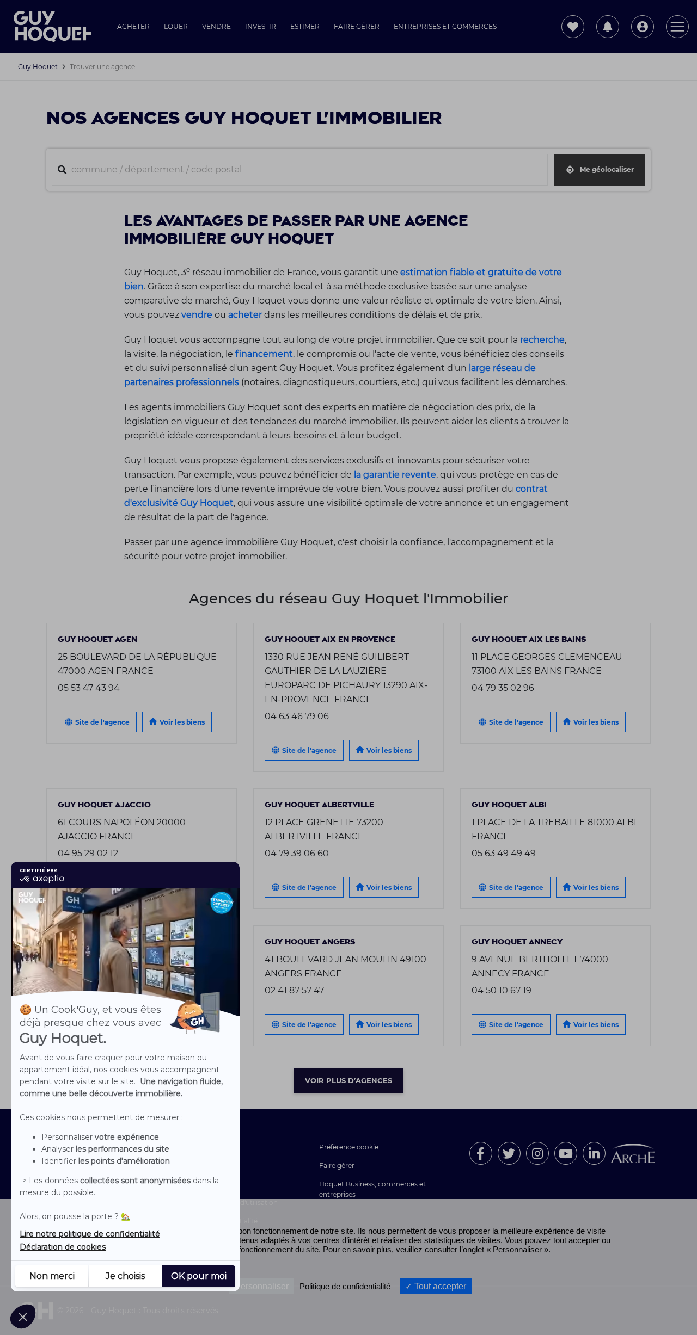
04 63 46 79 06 (297, 715)
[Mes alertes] (607, 26)
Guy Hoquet (38, 67)
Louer (176, 26)
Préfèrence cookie (348, 1147)
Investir (260, 26)
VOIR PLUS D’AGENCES (348, 1080)
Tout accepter (439, 1286)
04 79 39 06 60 (297, 853)
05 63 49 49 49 (504, 853)
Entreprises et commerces (445, 26)
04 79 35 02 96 (503, 687)
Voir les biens (182, 722)
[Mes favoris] (572, 26)
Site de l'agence (102, 722)
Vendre (216, 26)
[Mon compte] (642, 26)
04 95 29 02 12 (88, 853)
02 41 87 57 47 (294, 990)
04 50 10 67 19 (501, 990)
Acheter (133, 26)
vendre (196, 314)
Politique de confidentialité (344, 1286)
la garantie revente (395, 474)
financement (264, 353)
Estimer (305, 26)
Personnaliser (262, 1286)
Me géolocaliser (607, 169)
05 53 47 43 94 (89, 687)
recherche (542, 339)
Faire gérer (357, 26)
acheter (245, 314)
